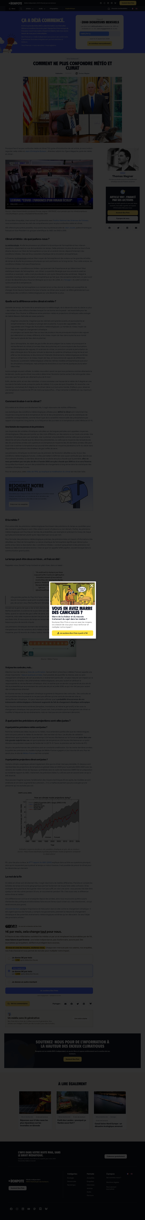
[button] (92, 586)
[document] (72, 610)
